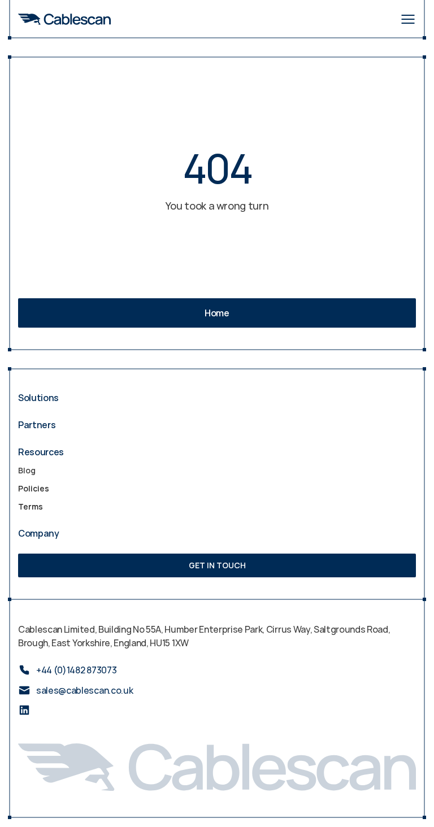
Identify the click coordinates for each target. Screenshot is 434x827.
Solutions (38, 397)
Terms (30, 506)
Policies (33, 488)
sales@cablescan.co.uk (84, 690)
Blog (27, 470)
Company (38, 533)
